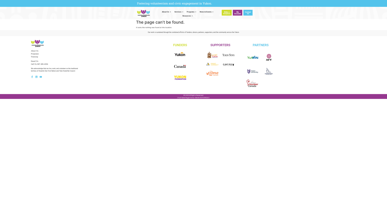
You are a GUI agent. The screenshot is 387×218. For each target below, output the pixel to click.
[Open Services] (183, 12)
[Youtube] (41, 77)
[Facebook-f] (32, 77)
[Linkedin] (36, 77)
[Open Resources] (192, 16)
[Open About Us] (170, 12)
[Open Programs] (196, 12)
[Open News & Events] (213, 12)
